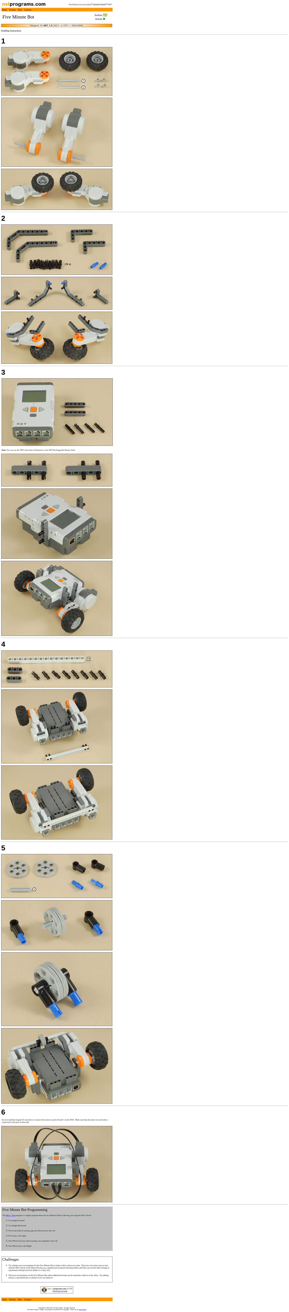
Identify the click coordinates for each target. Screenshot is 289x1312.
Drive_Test (10, 1215)
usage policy (82, 1309)
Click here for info (60, 1291)
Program (98, 19)
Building (98, 15)
